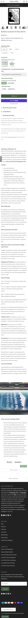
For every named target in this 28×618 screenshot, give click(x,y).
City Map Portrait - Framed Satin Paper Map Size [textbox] (12, 70)
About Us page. (21, 509)
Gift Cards (3, 529)
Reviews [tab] (9, 462)
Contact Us (3, 532)
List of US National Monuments (9, 554)
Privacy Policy (4, 537)
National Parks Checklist (7, 552)
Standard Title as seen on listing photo (8, 80)
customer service (12, 137)
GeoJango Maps (7, 613)
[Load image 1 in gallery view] (14, 16)
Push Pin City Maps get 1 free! (19, 161)
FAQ (2, 524)
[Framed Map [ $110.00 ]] (4, 64)
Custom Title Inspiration (7, 549)
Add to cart (14, 96)
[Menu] (1, 1)
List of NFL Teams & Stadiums (8, 557)
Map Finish (7, 58)
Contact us (3, 256)
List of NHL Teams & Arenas (8, 565)
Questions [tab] (18, 462)
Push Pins (3, 526)
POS (12, 613)
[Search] (4, 1)
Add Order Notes (5, 86)
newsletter (7, 574)
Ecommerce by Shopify (19, 613)
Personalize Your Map (8, 79)
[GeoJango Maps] (14, 1)
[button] (1, 159)
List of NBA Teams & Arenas (8, 563)
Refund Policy (4, 534)
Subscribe (5, 589)
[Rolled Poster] (12, 64)
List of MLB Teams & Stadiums (8, 560)
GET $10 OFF (5, 616)
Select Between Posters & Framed (7, 59)
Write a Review (23, 466)
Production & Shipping (6, 540)
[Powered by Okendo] (4, 466)
